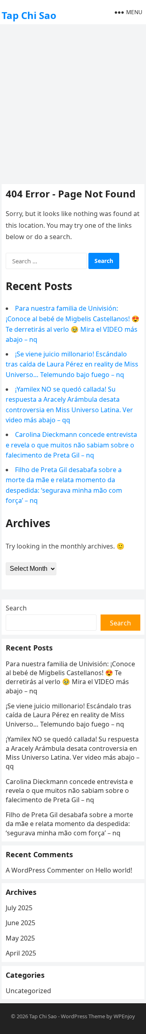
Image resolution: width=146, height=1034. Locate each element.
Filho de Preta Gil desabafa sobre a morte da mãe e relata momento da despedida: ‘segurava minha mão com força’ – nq (69, 823)
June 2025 (20, 922)
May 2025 (20, 938)
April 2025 (21, 953)
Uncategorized (28, 990)
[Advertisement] (73, 103)
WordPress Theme (83, 1016)
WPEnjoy (124, 1016)
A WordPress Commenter (45, 870)
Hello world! (113, 870)
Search (16, 608)
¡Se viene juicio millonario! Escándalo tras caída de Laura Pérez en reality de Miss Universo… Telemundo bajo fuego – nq (72, 364)
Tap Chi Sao (29, 15)
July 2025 (19, 907)
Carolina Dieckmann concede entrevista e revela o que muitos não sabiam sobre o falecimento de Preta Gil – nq (71, 445)
